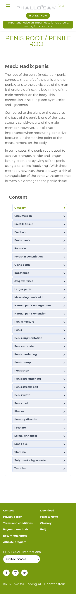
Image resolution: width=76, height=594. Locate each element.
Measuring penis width (30, 297)
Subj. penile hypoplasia (30, 460)
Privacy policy (12, 516)
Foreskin (20, 248)
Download (47, 510)
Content (18, 197)
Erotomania (22, 240)
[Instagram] (15, 573)
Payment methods (15, 529)
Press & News (49, 516)
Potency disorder (25, 419)
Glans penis (22, 264)
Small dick (21, 444)
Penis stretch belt (26, 387)
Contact (8, 510)
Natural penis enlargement (32, 305)
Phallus (19, 411)
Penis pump (22, 362)
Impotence (21, 273)
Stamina (20, 452)
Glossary (20, 207)
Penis (18, 330)
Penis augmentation (28, 338)
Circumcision (23, 215)
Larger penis (22, 289)
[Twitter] (24, 573)
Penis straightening (27, 378)
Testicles (20, 468)
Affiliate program (14, 542)
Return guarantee (15, 535)
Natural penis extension (30, 313)
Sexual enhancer (25, 435)
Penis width (22, 395)
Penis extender (24, 346)
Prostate (20, 427)
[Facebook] (6, 573)
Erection (20, 232)
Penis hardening (25, 354)
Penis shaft (21, 370)
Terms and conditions (17, 523)
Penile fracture (24, 321)
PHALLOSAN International (22, 552)
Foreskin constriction (28, 256)
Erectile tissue (23, 224)
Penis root (21, 403)
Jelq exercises (23, 281)
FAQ (43, 529)
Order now (39, 15)
